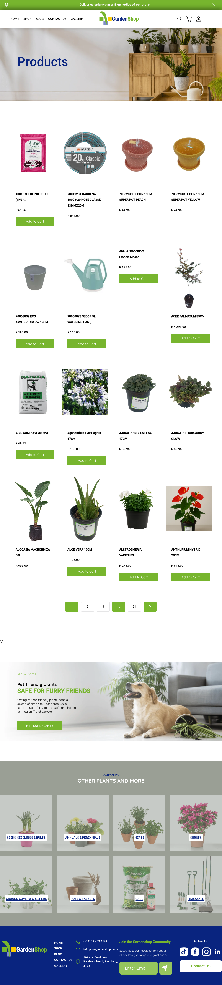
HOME (14, 18)
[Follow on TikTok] (184, 951)
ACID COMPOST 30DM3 (32, 433)
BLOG (40, 18)
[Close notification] (214, 5)
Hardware (196, 899)
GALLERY (77, 18)
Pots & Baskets (83, 899)
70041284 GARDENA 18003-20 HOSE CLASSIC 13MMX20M (84, 199)
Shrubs (196, 837)
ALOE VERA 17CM (79, 549)
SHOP (27, 18)
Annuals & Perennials (82, 837)
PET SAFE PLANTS (40, 725)
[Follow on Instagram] (206, 951)
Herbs (139, 837)
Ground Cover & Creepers (26, 899)
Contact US (201, 966)
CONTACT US (57, 18)
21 (134, 606)
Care (139, 899)
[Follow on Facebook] (195, 951)
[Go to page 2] (150, 607)
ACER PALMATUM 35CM (187, 316)
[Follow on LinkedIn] (217, 951)
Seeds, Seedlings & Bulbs (26, 837)
